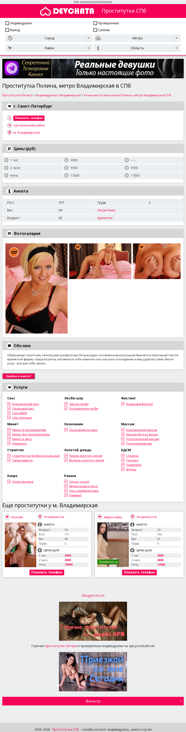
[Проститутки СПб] (67, 11)
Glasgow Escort (93, 595)
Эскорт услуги (79, 482)
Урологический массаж (142, 439)
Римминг (75, 495)
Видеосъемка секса (83, 486)
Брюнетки (105, 218)
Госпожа (132, 460)
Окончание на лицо (83, 430)
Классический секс (25, 404)
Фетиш (131, 469)
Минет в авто (22, 439)
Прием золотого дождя (85, 456)
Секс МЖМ (19, 413)
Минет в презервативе (29, 430)
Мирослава (113, 517)
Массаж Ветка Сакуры (142, 434)
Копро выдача (22, 482)
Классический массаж (141, 430)
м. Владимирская (27, 132)
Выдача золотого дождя (86, 460)
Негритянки (106, 210)
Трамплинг (134, 465)
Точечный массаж (139, 443)
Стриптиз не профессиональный (36, 456)
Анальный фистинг (139, 404)
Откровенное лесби (83, 408)
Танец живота (22, 460)
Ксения (17, 517)
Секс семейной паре (84, 491)
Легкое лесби (78, 404)
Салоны (103, 30)
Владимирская (54, 517)
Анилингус (19, 443)
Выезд (14, 30)
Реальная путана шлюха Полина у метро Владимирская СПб (127, 95)
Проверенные (108, 23)
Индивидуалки (20, 23)
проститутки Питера (61, 646)
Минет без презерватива (31, 434)
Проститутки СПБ (65, 729)
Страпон (132, 456)
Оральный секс (23, 408)
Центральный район (29, 125)
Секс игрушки (22, 417)
